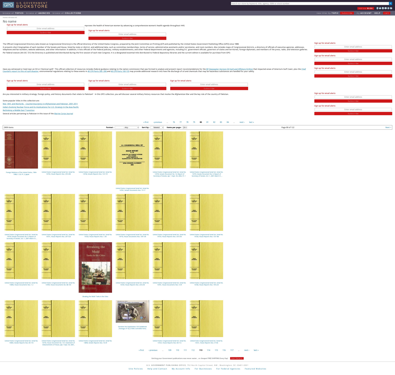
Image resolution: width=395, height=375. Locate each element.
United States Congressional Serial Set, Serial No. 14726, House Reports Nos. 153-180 (206, 235)
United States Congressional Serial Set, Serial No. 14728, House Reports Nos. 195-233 (206, 284)
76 (174, 122)
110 (177, 350)
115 (216, 350)
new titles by (335, 13)
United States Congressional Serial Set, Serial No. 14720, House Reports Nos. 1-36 (95, 235)
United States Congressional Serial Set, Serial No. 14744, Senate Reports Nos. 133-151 (95, 173)
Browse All (13, 13)
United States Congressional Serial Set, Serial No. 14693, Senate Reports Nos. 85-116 (21, 342)
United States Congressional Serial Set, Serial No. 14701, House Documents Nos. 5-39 (169, 284)
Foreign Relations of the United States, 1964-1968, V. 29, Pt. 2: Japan (21, 173)
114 (208, 350)
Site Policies (136, 368)
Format (109, 127)
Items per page (174, 127)
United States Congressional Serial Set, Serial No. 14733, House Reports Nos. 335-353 (169, 235)
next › (242, 122)
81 (207, 122)
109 (169, 350)
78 (187, 122)
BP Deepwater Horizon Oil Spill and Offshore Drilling (229, 69)
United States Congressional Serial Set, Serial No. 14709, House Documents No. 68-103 (58, 284)
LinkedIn (391, 8)
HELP (377, 13)
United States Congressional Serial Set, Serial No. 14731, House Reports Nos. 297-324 (58, 235)
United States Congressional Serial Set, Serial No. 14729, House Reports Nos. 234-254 (132, 284)
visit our (366, 8)
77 (180, 122)
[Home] (26, 7)
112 (193, 350)
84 (228, 122)
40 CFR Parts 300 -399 (97, 71)
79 (194, 122)
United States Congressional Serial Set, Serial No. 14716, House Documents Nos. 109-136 (132, 235)
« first (146, 122)
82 (214, 122)
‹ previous (157, 122)
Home (5, 17)
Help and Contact (157, 368)
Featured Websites (255, 368)
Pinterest (388, 8)
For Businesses (203, 368)
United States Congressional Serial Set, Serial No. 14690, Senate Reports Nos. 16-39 (95, 342)
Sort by (145, 127)
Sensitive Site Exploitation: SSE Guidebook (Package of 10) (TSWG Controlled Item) (132, 328)
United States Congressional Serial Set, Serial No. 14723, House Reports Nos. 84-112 (169, 342)
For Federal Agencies (228, 368)
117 (231, 350)
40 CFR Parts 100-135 (120, 71)
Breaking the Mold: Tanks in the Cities (95, 296)
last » (251, 122)
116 (224, 350)
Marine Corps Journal (63, 113)
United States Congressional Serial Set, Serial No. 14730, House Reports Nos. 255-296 (58, 173)
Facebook (377, 8)
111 (185, 350)
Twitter (380, 8)
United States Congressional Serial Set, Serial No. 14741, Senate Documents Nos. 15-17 (132, 189)
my (364, 13)
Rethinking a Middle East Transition (18, 110)
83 (221, 122)
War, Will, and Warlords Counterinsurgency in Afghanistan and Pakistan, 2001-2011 (40, 104)
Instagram (383, 8)
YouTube (385, 8)
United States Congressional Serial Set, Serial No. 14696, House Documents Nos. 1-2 (21, 284)
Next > (388, 127)
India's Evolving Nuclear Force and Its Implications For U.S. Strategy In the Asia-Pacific (41, 107)
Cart (387, 13)
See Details (236, 358)
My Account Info (181, 368)
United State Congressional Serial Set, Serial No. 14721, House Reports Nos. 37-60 (206, 342)
